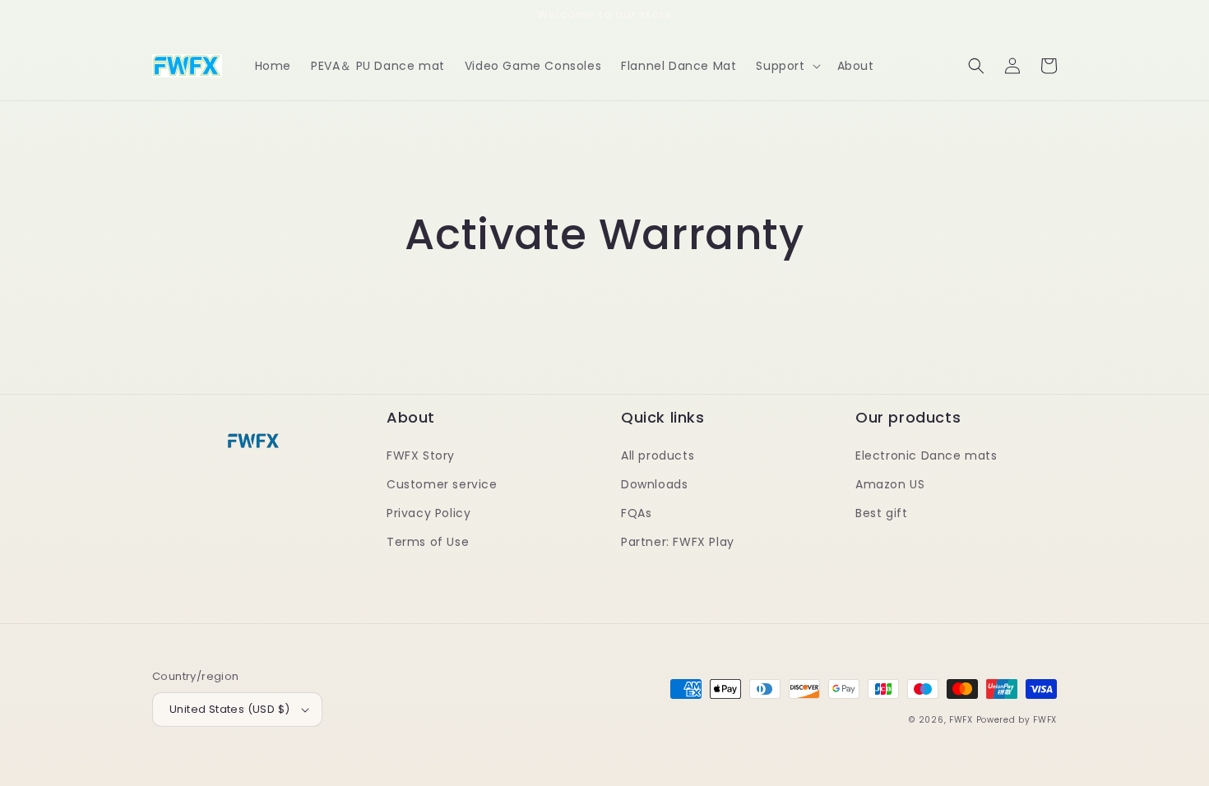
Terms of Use (428, 542)
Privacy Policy (428, 513)
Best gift (881, 513)
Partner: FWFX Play (677, 542)
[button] (786, 66)
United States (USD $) (229, 709)
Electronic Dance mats (926, 455)
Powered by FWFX (1017, 720)
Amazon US (889, 484)
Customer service (442, 484)
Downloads (654, 484)
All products (657, 455)
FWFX (961, 720)
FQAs (636, 513)
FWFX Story (421, 455)
